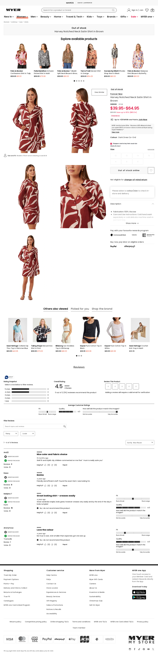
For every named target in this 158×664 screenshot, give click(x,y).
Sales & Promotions (54, 605)
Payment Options (11, 579)
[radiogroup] (132, 158)
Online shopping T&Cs (59, 622)
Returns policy (15, 622)
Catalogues (9, 601)
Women (6, 22)
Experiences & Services (56, 592)
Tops (21, 22)
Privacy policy (142, 622)
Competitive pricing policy (36, 622)
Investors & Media (97, 592)
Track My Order (10, 575)
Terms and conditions (81, 622)
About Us (93, 588)
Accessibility (51, 613)
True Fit (7, 596)
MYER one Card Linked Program (17, 605)
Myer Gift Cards (96, 579)
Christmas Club (96, 601)
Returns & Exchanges (13, 592)
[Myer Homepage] (13, 11)
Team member (79, 628)
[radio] (115, 155)
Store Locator (52, 588)
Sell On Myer (94, 605)
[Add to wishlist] (151, 170)
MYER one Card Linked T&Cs (122, 622)
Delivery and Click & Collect (15, 588)
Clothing (14, 22)
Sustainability (95, 596)
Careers (92, 584)
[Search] (114, 10)
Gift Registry (51, 601)
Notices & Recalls (53, 609)
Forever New (116, 94)
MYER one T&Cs (100, 622)
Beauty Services (53, 596)
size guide (151, 149)
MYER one (93, 575)
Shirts (26, 22)
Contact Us (51, 584)
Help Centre (51, 575)
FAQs (48, 579)
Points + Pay (9, 584)
